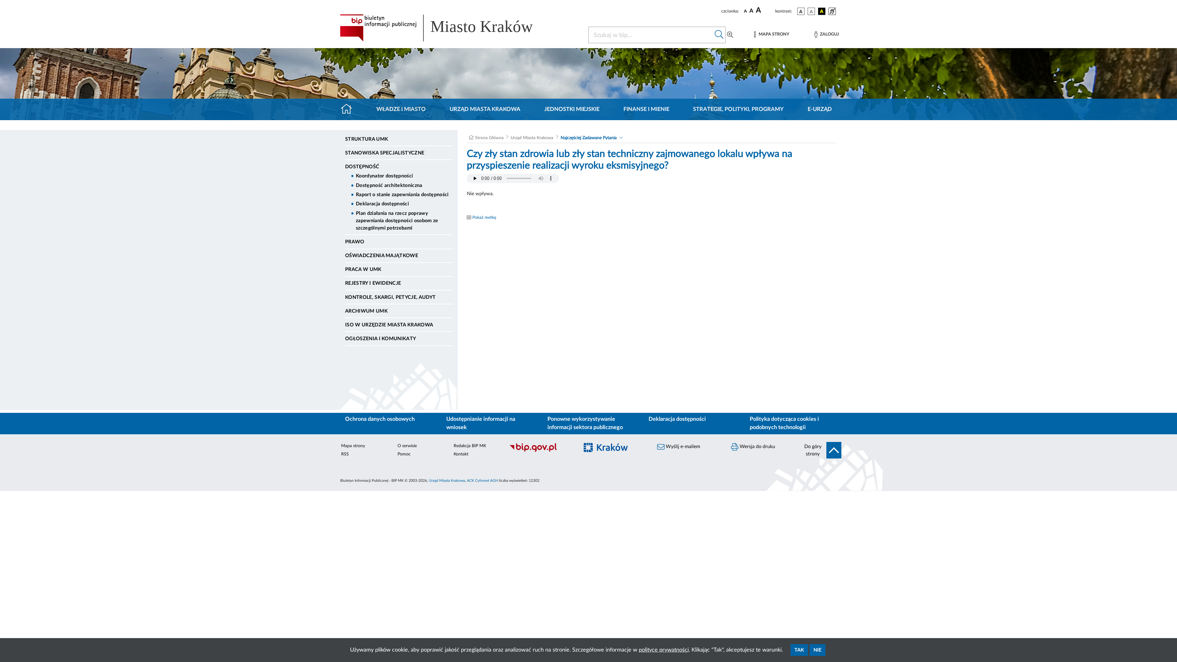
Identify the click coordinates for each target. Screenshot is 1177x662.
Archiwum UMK (366, 311)
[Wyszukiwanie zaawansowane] (730, 35)
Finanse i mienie (646, 109)
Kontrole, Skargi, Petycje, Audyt (390, 297)
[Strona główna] (349, 109)
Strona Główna (489, 138)
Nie (817, 650)
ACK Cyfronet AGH (482, 480)
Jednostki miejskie (572, 109)
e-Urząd (820, 109)
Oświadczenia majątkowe (381, 255)
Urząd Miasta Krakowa (485, 109)
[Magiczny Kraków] (615, 451)
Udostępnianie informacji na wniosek (480, 423)
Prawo (354, 241)
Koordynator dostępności (384, 175)
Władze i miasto (401, 109)
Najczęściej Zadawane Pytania (589, 138)
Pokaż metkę (484, 217)
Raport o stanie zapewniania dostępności (402, 194)
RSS (345, 454)
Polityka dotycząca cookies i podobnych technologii (784, 423)
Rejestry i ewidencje (373, 283)
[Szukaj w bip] (719, 35)
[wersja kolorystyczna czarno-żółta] (821, 11)
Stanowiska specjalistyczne (384, 152)
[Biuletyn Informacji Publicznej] (541, 451)
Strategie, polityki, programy (738, 109)
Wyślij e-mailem (682, 446)
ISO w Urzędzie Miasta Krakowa (389, 324)
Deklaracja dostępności (382, 203)
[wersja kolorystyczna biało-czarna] (811, 11)
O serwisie (407, 446)
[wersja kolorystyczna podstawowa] (801, 11)
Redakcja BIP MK (470, 446)
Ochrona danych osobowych (380, 419)
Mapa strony (353, 446)
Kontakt (461, 454)
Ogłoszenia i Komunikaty (380, 338)
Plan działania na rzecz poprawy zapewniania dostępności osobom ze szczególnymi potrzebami (397, 220)
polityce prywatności (664, 650)
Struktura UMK (366, 139)
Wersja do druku (756, 446)
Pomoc (404, 454)
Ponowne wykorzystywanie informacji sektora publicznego (585, 423)
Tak (799, 650)
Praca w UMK (363, 269)
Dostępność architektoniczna (389, 185)
